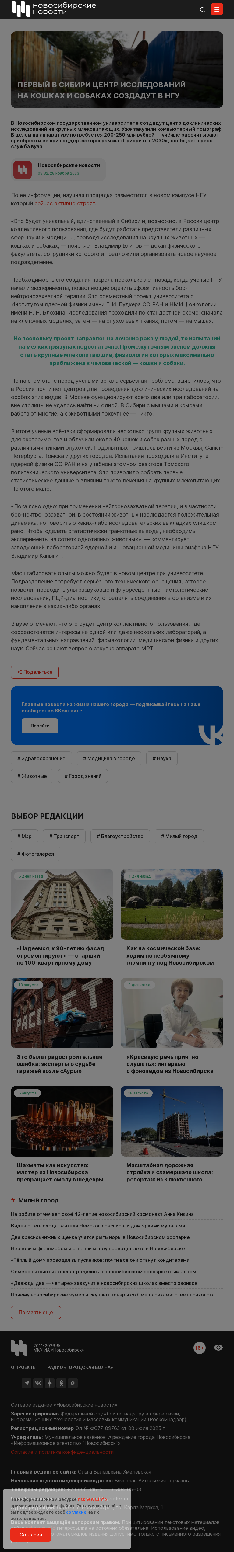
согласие (76, 1512)
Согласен (31, 1535)
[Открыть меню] (217, 9)
